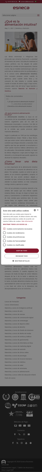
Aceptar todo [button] (21, 251)
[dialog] (21, 236)
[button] (21, 224)
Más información (27, 221)
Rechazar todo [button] (22, 256)
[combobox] (35, 210)
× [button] (37, 210)
